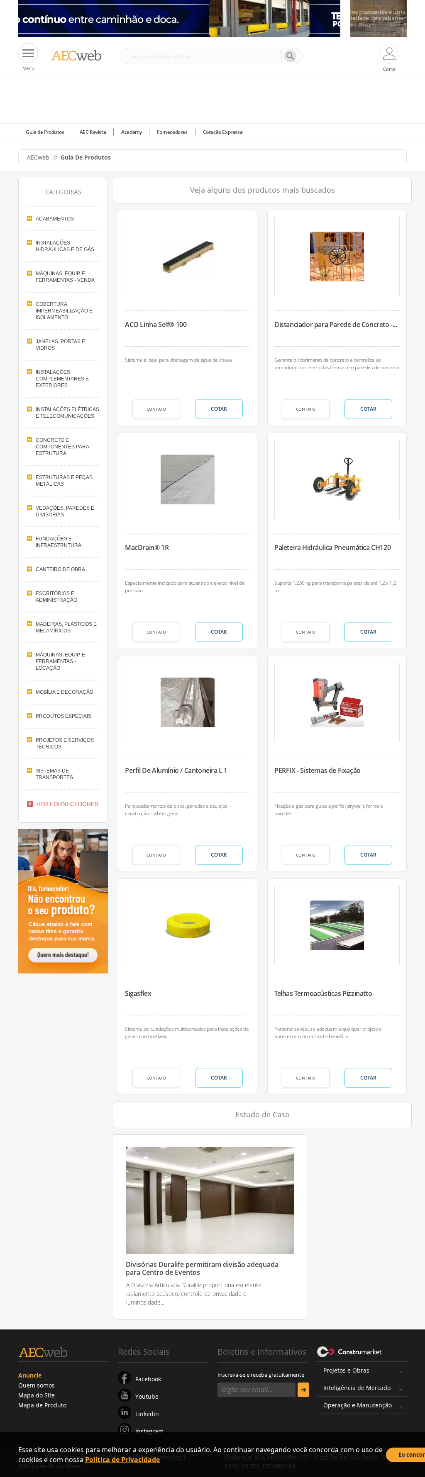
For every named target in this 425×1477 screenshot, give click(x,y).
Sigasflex (138, 993)
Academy (131, 132)
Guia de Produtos (45, 132)
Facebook (148, 1379)
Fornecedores (172, 132)
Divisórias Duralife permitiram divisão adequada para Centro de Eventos (202, 1268)
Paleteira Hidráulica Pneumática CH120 (332, 547)
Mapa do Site (36, 1395)
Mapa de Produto (42, 1405)
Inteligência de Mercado (357, 1388)
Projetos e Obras (346, 1370)
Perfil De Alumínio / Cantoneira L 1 (176, 770)
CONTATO (156, 409)
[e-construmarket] (349, 1351)
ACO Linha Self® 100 (155, 324)
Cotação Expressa (223, 132)
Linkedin (147, 1414)
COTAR (219, 408)
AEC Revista (93, 132)
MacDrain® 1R (147, 547)
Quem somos (36, 1385)
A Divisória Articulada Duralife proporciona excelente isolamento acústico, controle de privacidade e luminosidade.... (193, 1293)
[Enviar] (303, 1390)
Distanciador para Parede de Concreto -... (335, 324)
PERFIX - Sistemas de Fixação (317, 770)
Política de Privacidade (122, 1459)
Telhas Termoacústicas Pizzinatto (323, 993)
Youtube (147, 1396)
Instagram (149, 1431)
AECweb (38, 157)
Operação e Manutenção (357, 1405)
